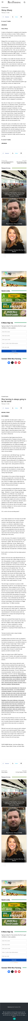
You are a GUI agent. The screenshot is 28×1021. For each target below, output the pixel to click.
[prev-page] (2, 256)
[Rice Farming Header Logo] (14, 2)
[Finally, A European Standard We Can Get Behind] (14, 239)
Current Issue (4, 7)
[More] (21, 16)
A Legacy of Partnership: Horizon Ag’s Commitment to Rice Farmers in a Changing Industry (14, 194)
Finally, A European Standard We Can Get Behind (14, 250)
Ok (14, 1018)
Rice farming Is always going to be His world (22, 162)
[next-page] (5, 256)
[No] (26, 1015)
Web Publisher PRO (16, 1007)
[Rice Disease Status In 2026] (14, 212)
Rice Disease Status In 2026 (14, 224)
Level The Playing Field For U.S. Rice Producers (7, 162)
